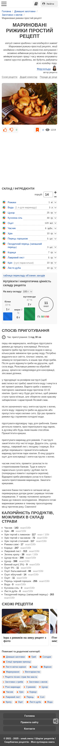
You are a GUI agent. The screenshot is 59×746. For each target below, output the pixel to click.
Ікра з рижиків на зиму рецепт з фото (24, 639)
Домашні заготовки (15, 657)
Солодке (47, 657)
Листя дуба (35, 702)
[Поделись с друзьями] (56, 721)
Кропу (9, 702)
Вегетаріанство (32, 672)
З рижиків (31, 687)
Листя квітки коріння (16, 667)
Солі (42, 697)
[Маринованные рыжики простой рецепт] (29, 104)
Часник (9, 692)
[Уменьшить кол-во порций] (55, 197)
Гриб (33, 657)
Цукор (45, 687)
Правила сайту (29, 722)
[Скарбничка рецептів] (36, 4)
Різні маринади (12, 687)
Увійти (50, 3)
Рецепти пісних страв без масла (21, 677)
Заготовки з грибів (14, 682)
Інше (34, 667)
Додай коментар (28, 77)
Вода (49, 702)
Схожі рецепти (9, 77)
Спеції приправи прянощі (18, 662)
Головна (29, 715)
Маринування (12, 672)
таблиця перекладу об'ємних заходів (24, 275)
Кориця (33, 692)
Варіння (47, 667)
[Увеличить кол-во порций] (55, 192)
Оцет (20, 702)
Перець (30, 697)
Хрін (21, 692)
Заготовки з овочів (38, 682)
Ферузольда (44, 69)
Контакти (29, 728)
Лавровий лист (13, 697)
